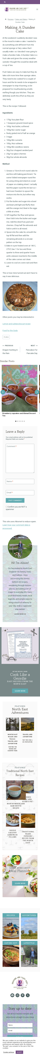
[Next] (37, 392)
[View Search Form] (4, 2)
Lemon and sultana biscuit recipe (17, 324)
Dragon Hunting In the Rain (10, 349)
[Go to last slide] (3, 392)
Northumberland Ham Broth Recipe (16, 806)
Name (10, 481)
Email (10, 492)
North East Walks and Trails (12, 737)
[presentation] (19, 388)
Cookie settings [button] (8, 1052)
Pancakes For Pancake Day (31, 349)
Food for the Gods (10, 330)
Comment (12, 446)
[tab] (15, 421)
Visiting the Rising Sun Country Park (12, 748)
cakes (6, 337)
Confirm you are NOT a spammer (16, 508)
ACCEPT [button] (19, 1052)
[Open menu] (37, 9)
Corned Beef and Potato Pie (27, 799)
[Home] (5, 19)
